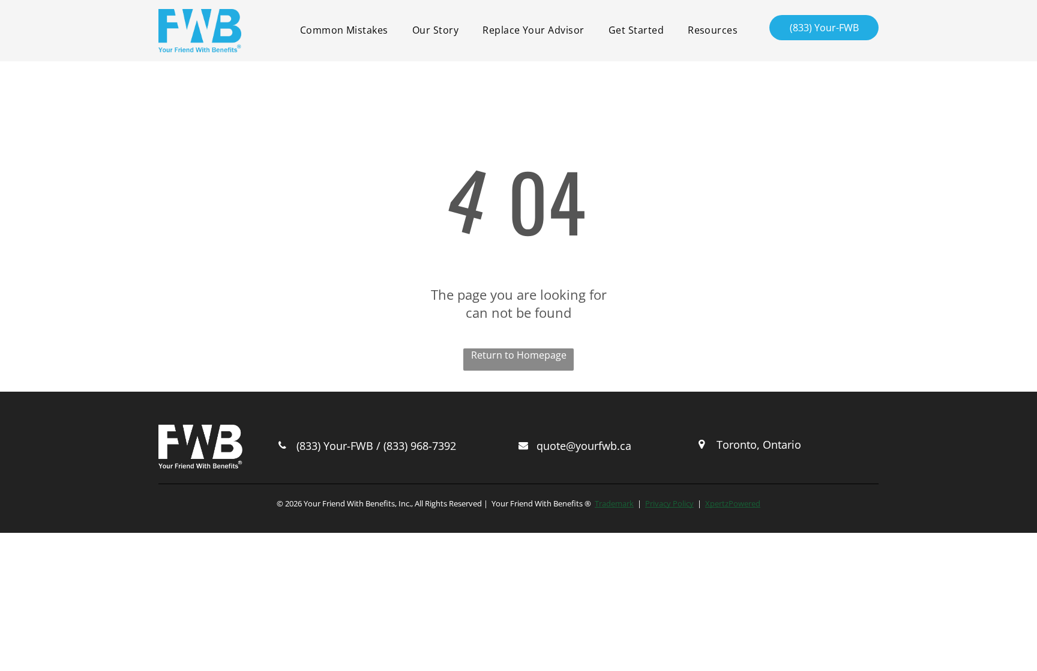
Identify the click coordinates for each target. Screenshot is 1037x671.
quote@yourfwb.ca (584, 446)
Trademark (614, 503)
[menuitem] (344, 30)
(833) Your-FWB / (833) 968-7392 (376, 446)
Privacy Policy (669, 503)
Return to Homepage (519, 355)
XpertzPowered (732, 503)
